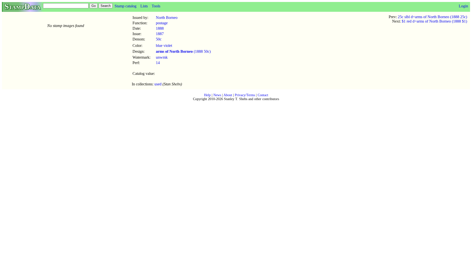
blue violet (164, 45)
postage (162, 23)
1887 (160, 34)
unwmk (162, 57)
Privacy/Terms (245, 95)
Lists (144, 6)
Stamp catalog (125, 6)
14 (158, 63)
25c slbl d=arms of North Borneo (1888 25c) (432, 17)
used (158, 84)
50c (159, 39)
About (227, 95)
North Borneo (166, 17)
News (217, 95)
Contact (263, 95)
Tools (156, 6)
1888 (160, 28)
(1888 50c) (183, 51)
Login (463, 6)
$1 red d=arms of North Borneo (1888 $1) (434, 21)
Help (207, 95)
